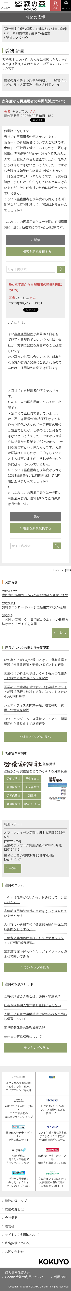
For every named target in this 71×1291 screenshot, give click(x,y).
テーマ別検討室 (17, 33)
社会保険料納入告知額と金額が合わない (32, 1005)
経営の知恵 (59, 29)
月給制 (51, 227)
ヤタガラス (19, 111)
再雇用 (21, 137)
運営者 (9, 1226)
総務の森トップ (16, 1201)
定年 (7, 148)
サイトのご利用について (22, 1234)
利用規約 (60, 1277)
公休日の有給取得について (23, 1036)
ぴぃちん (22, 298)
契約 (27, 339)
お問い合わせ (14, 1251)
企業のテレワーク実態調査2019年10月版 (33, 845)
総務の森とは (14, 1209)
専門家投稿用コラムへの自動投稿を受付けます (35, 595)
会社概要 (11, 1218)
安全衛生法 (32, 787)
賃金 (39, 159)
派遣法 (32, 795)
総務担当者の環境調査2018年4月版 (29, 855)
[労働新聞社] (23, 764)
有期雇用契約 (23, 334)
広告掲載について (17, 1243)
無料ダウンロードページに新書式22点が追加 (34, 607)
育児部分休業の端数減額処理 (24, 1027)
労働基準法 (13, 778)
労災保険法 (13, 795)
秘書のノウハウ (17, 37)
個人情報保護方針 (17, 1272)
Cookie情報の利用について (24, 1277)
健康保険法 (13, 804)
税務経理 (26, 29)
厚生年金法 (32, 778)
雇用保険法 (13, 787)
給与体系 (37, 227)
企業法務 (42, 29)
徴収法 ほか (32, 804)
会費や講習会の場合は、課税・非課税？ (32, 996)
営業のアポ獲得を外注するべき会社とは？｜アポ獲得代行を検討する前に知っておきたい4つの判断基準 (35, 691)
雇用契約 (27, 368)
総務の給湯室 (40, 33)
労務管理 (10, 29)
